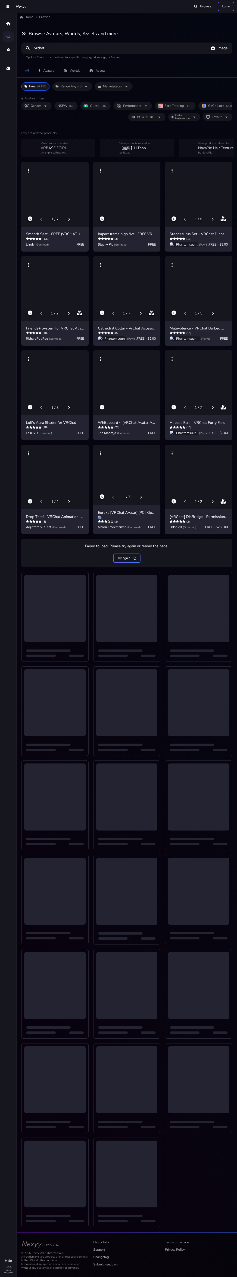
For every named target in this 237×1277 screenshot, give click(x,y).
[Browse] (8, 36)
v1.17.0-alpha (8, 1268)
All (27, 70)
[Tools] (8, 68)
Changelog (101, 1257)
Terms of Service (177, 1242)
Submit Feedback (105, 1264)
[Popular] (8, 49)
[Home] (8, 23)
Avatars (48, 70)
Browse (205, 6)
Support (99, 1249)
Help (8, 1261)
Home (29, 17)
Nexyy (21, 6)
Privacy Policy (175, 1249)
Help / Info (101, 1242)
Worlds (75, 70)
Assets (101, 70)
